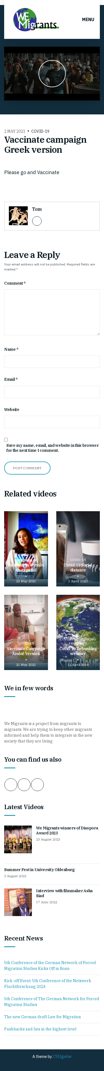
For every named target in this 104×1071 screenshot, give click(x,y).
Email (11, 379)
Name (11, 349)
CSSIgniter (62, 1056)
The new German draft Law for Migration (42, 1016)
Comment (15, 283)
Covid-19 (40, 131)
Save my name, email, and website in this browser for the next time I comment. (52, 448)
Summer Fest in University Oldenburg (39, 869)
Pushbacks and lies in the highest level (40, 1029)
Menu (87, 19)
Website (11, 409)
